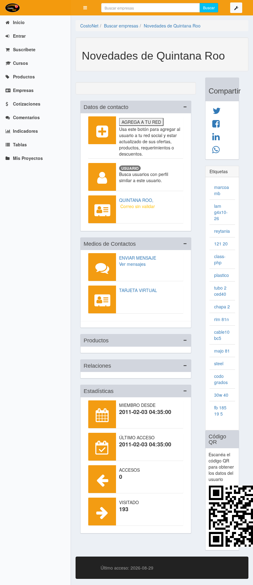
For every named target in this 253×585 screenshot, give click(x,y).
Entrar (19, 36)
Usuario (130, 168)
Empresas (23, 90)
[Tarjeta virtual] (102, 299)
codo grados (221, 379)
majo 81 (222, 351)
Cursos (20, 63)
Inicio (18, 22)
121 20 (221, 243)
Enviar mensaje (137, 258)
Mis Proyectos (27, 158)
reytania (222, 231)
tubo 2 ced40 (220, 291)
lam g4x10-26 (221, 212)
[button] (85, 7)
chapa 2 (222, 306)
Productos (23, 76)
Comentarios (26, 117)
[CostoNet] (35, 7)
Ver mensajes (132, 264)
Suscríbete (23, 49)
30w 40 (221, 395)
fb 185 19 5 (220, 410)
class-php (220, 259)
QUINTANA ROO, (136, 200)
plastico (221, 275)
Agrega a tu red (141, 122)
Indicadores (25, 131)
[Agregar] (102, 130)
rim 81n (221, 319)
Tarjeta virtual (138, 290)
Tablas (19, 144)
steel (218, 363)
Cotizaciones (26, 104)
